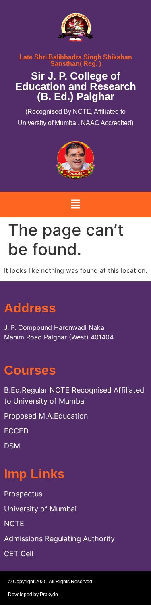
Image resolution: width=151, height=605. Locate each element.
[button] (75, 204)
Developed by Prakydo (33, 594)
